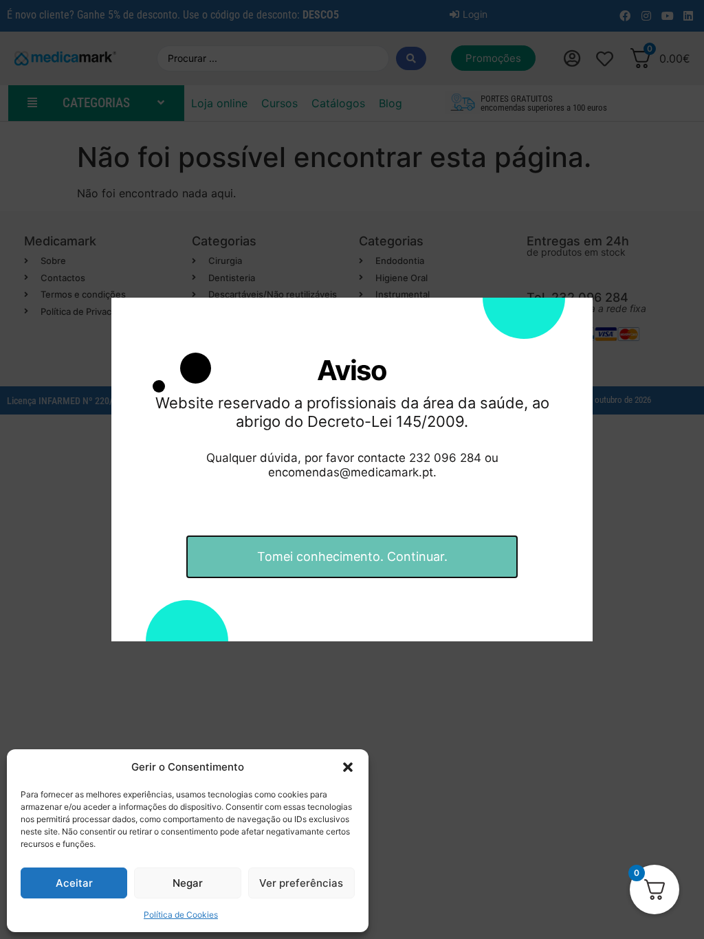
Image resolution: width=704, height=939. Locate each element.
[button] (348, 767)
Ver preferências (301, 883)
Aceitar (74, 883)
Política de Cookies (181, 914)
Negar (188, 883)
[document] (352, 469)
